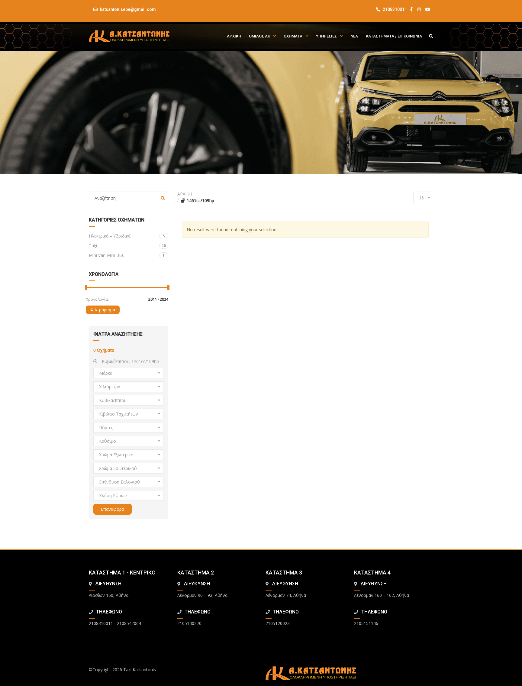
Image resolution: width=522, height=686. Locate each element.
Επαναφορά (112, 509)
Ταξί (127, 245)
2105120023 (278, 623)
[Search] (162, 198)
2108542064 (129, 623)
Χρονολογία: (97, 299)
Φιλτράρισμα (102, 309)
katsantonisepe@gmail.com (128, 9)
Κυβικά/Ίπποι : (130, 361)
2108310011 (394, 9)
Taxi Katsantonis (139, 669)
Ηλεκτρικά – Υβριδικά (127, 236)
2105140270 (189, 623)
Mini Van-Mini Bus (127, 255)
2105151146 (366, 623)
